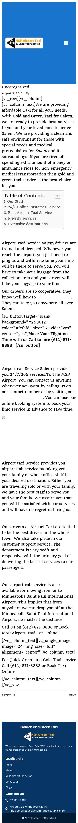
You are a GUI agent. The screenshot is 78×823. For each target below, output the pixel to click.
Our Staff (15, 201)
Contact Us (12, 781)
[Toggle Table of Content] (56, 196)
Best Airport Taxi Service (30, 213)
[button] (66, 43)
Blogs (8, 787)
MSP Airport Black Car (18, 776)
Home (9, 764)
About (9, 770)
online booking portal (22, 397)
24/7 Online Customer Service (34, 207)
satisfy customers (54, 297)
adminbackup (42, 93)
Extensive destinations (28, 224)
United (48, 818)
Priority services (22, 218)
